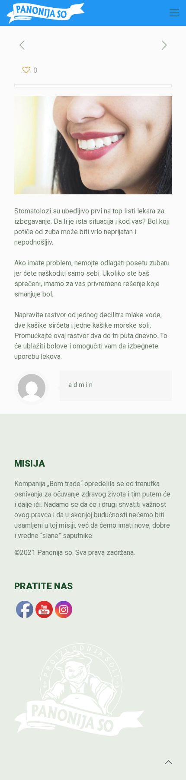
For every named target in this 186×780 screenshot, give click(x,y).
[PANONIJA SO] (45, 13)
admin (81, 385)
